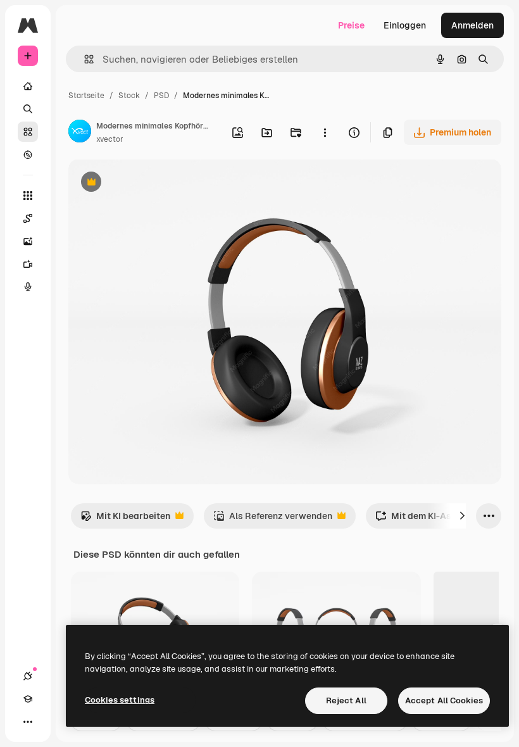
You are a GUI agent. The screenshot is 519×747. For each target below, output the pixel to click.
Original (149, 183)
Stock (129, 96)
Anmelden (472, 25)
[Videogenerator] (28, 264)
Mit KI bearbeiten (125, 519)
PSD (161, 96)
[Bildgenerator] (28, 241)
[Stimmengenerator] (28, 287)
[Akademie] (28, 699)
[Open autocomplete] (83, 59)
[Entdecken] (28, 154)
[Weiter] (462, 516)
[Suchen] (28, 109)
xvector (109, 139)
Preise (351, 25)
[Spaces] (28, 218)
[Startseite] (28, 86)
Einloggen (405, 25)
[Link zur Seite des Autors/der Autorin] (79, 133)
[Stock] (28, 132)
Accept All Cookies (444, 700)
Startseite (86, 96)
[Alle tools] (28, 195)
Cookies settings (119, 699)
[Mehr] (28, 722)
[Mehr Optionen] (324, 132)
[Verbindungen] (28, 676)
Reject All (346, 700)
